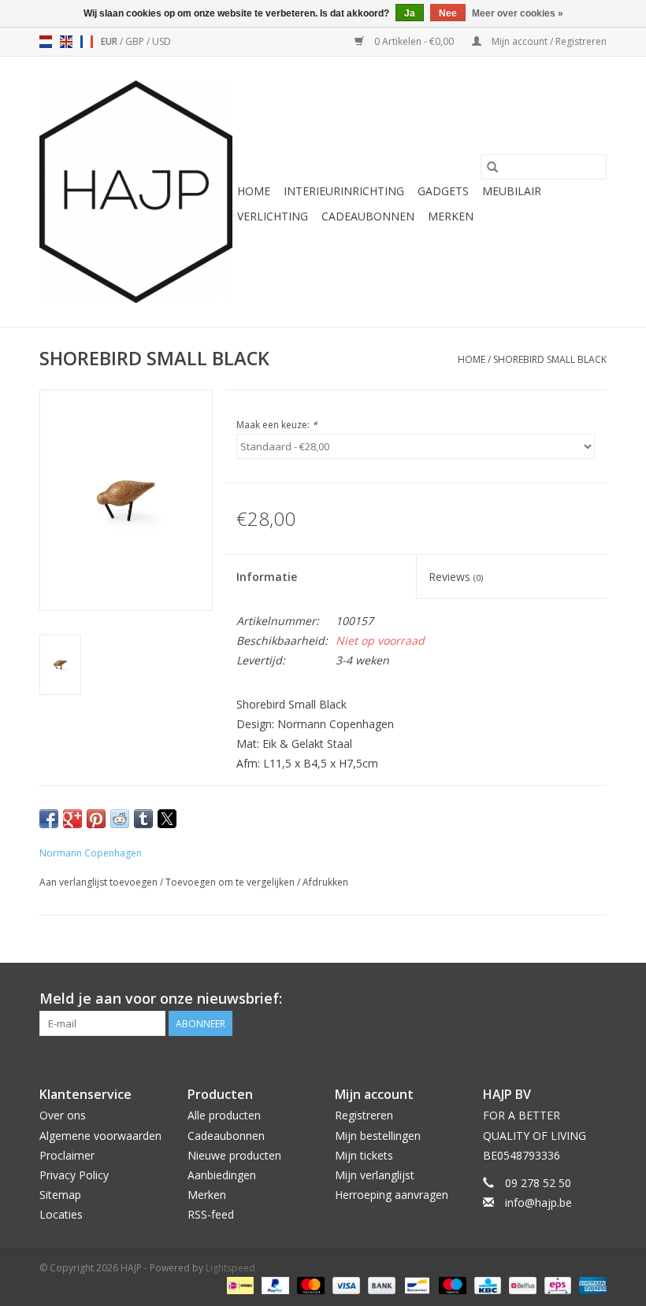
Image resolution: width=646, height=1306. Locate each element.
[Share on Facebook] (48, 818)
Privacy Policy (74, 1174)
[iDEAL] (238, 1284)
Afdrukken (325, 882)
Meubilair (511, 190)
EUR (110, 41)
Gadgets (443, 190)
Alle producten (224, 1115)
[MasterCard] (309, 1284)
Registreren (364, 1115)
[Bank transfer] (380, 1284)
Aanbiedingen (221, 1174)
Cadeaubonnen (367, 216)
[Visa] (344, 1284)
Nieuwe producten (234, 1155)
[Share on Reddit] (119, 818)
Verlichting (272, 216)
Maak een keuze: (276, 424)
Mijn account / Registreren (548, 41)
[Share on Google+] (72, 818)
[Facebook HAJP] (537, 999)
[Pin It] (96, 818)
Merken (450, 216)
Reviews (456, 576)
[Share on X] (167, 818)
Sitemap (60, 1194)
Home (253, 190)
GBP (136, 41)
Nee (448, 13)
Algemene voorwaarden (100, 1135)
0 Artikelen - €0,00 (414, 41)
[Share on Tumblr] (143, 818)
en (66, 41)
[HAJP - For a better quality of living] (135, 191)
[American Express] (590, 1284)
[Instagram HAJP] (594, 999)
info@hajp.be (538, 1202)
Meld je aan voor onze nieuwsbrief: (160, 998)
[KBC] (486, 1284)
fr (86, 41)
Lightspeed (230, 1268)
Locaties (61, 1214)
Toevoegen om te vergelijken (231, 882)
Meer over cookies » (517, 13)
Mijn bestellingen (378, 1135)
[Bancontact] (415, 1284)
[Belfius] (520, 1284)
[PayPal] (273, 1284)
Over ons (62, 1115)
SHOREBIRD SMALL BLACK (550, 359)
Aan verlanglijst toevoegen (99, 882)
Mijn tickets (364, 1155)
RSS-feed (210, 1214)
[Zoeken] (492, 166)
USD (161, 41)
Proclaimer (67, 1155)
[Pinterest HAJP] (565, 999)
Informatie (266, 576)
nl (45, 41)
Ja (409, 13)
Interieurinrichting (344, 190)
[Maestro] (451, 1284)
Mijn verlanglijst (374, 1174)
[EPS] (556, 1284)
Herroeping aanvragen (391, 1194)
